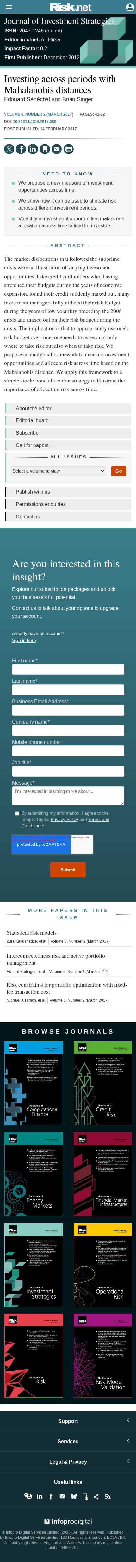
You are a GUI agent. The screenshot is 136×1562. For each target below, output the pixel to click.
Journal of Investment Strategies (59, 20)
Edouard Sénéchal (27, 99)
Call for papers (32, 445)
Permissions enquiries (41, 504)
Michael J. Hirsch (21, 1000)
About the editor (33, 408)
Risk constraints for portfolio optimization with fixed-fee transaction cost (67, 988)
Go (118, 471)
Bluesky (73, 1496)
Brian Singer (77, 99)
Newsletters (62, 1496)
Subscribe (27, 433)
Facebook (51, 1496)
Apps (85, 1496)
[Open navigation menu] (6, 7)
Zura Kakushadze (22, 941)
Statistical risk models (32, 932)
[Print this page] (69, 149)
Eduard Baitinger (21, 971)
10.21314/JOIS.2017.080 (34, 122)
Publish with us (33, 492)
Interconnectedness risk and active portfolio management (56, 959)
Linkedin (39, 1496)
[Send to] (57, 149)
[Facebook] (21, 149)
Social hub (96, 1496)
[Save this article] (45, 149)
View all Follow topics (28, 1496)
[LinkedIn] (33, 149)
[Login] (129, 6)
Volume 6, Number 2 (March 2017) (38, 114)
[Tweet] (9, 149)
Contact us (28, 516)
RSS (108, 1496)
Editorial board (32, 420)
